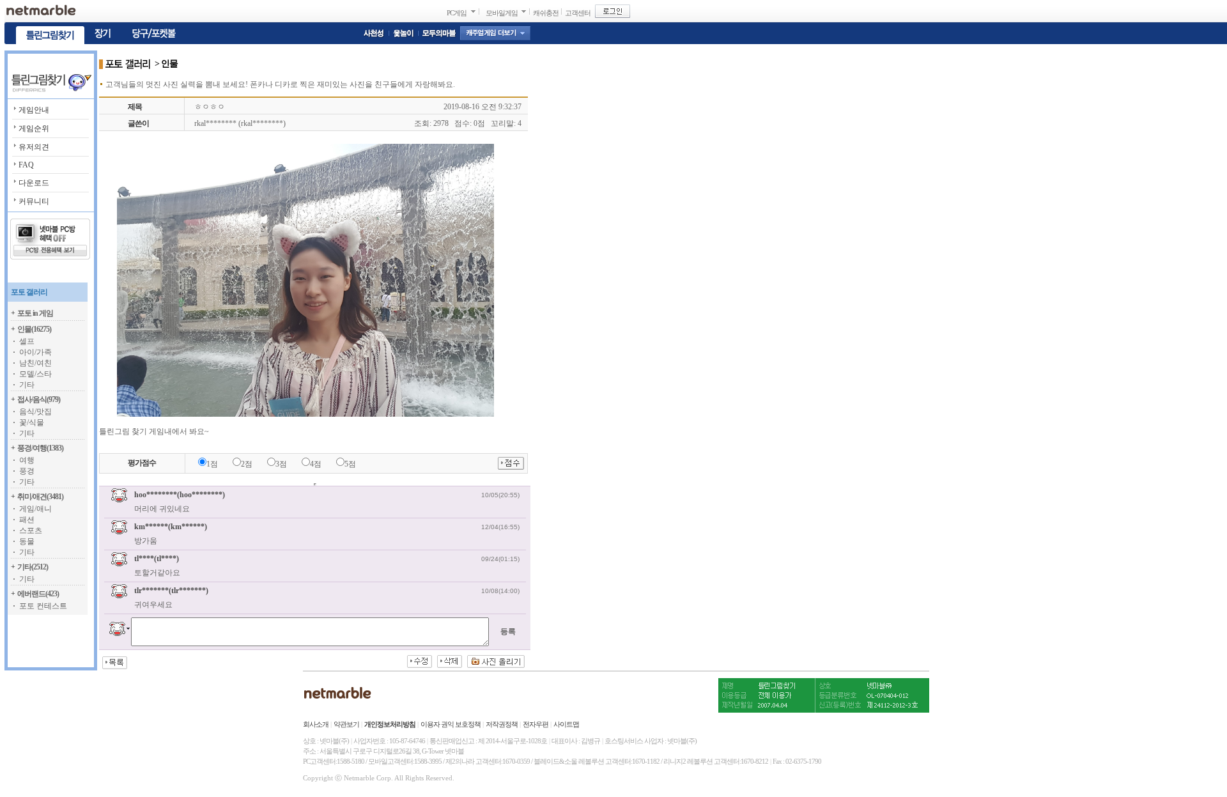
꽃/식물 (31, 422)
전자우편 (535, 724)
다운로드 (34, 182)
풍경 (27, 471)
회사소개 (315, 724)
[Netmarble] (41, 9)
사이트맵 (566, 724)
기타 (27, 384)
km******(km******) (170, 526)
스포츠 (30, 530)
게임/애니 (35, 508)
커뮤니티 (34, 201)
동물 (27, 541)
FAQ (26, 164)
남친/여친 (35, 363)
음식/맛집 (35, 411)
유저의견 (34, 147)
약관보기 (346, 724)
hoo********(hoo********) (179, 494)
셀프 (27, 341)
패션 (27, 519)
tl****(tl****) (156, 558)
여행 (27, 460)
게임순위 (34, 128)
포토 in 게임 (35, 313)
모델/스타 (35, 373)
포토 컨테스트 (43, 605)
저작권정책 (502, 724)
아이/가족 (35, 352)
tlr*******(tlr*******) (171, 590)
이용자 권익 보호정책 (451, 724)
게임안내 (34, 109)
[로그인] (612, 11)
